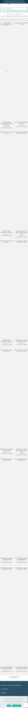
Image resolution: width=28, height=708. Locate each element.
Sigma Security (7, 126)
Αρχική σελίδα (9, 14)
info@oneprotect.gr (20, 2)
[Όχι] (26, 702)
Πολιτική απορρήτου (16, 705)
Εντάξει (8, 705)
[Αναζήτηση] (3, 11)
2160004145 (8, 2)
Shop (14, 14)
